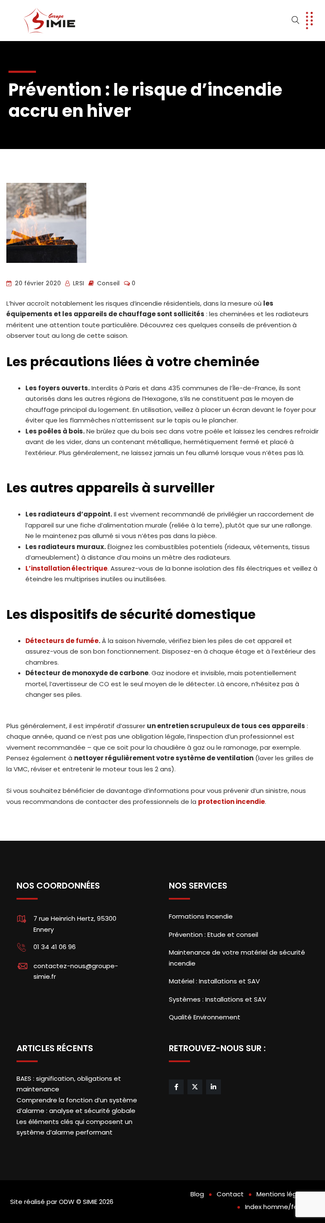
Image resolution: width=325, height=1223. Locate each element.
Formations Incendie (201, 916)
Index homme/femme (280, 1206)
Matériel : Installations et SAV (214, 981)
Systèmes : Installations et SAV (217, 999)
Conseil (108, 283)
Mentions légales (283, 1194)
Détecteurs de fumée (62, 640)
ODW (66, 1201)
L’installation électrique (66, 568)
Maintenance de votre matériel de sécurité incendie (237, 958)
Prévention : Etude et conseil (213, 934)
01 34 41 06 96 (54, 946)
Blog (197, 1194)
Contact (230, 1194)
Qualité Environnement (204, 1017)
